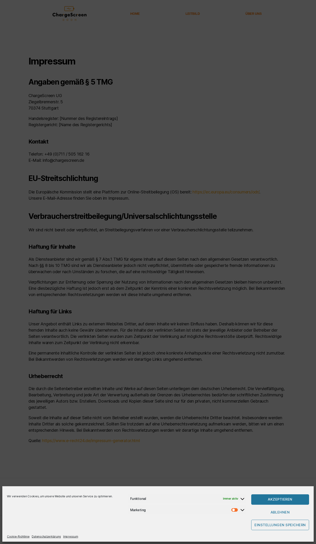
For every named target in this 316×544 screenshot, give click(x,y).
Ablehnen (280, 512)
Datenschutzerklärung (46, 536)
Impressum (70, 536)
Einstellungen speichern (280, 525)
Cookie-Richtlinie (18, 536)
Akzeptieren (280, 499)
